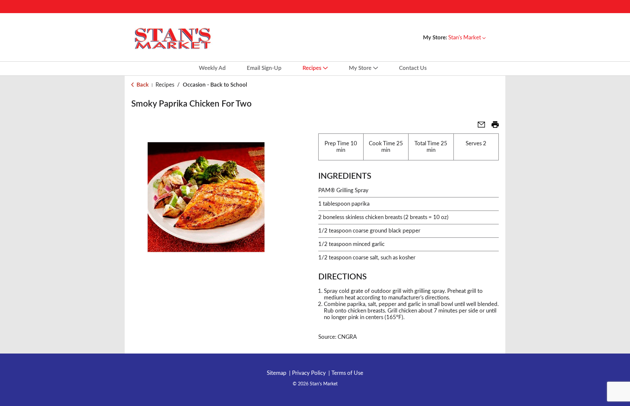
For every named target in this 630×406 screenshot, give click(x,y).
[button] (467, 37)
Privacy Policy (309, 373)
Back (142, 85)
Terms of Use (347, 373)
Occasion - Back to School (215, 85)
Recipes (165, 85)
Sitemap (276, 373)
